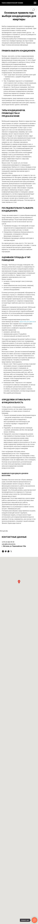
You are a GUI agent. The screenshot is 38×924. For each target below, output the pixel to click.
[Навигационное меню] (35, 3)
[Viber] (6, 551)
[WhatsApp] (8, 551)
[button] (19, 581)
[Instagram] (3, 551)
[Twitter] (11, 551)
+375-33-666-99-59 (8, 542)
